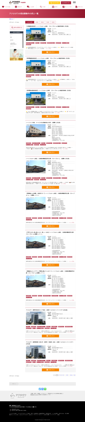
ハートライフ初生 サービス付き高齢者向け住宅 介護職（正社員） (43, 122)
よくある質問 (30, 7)
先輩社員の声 (18, 7)
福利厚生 (54, 7)
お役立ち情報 (46, 414)
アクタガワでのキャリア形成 (24, 413)
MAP (35, 406)
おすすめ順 (29, 22)
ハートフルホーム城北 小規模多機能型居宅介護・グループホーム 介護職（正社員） (48, 158)
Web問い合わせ (79, 7)
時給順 (42, 22)
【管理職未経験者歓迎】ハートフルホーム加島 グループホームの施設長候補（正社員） (49, 90)
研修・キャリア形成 (66, 7)
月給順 (47, 22)
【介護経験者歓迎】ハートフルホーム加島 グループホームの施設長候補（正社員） (47, 26)
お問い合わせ (61, 413)
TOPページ (14, 383)
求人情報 (67, 413)
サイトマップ (53, 414)
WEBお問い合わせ (15, 409)
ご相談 (58, 414)
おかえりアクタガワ (24, 414)
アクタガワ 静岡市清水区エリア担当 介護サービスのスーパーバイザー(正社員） (47, 310)
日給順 (53, 22)
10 (67, 375)
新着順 (37, 22)
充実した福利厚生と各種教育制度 (38, 413)
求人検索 (42, 7)
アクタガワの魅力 (6, 7)
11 (74, 375)
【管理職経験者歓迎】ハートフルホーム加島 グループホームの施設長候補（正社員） (48, 58)
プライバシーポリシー (38, 414)
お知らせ (31, 414)
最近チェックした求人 (14, 414)
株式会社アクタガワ (34, 394)
